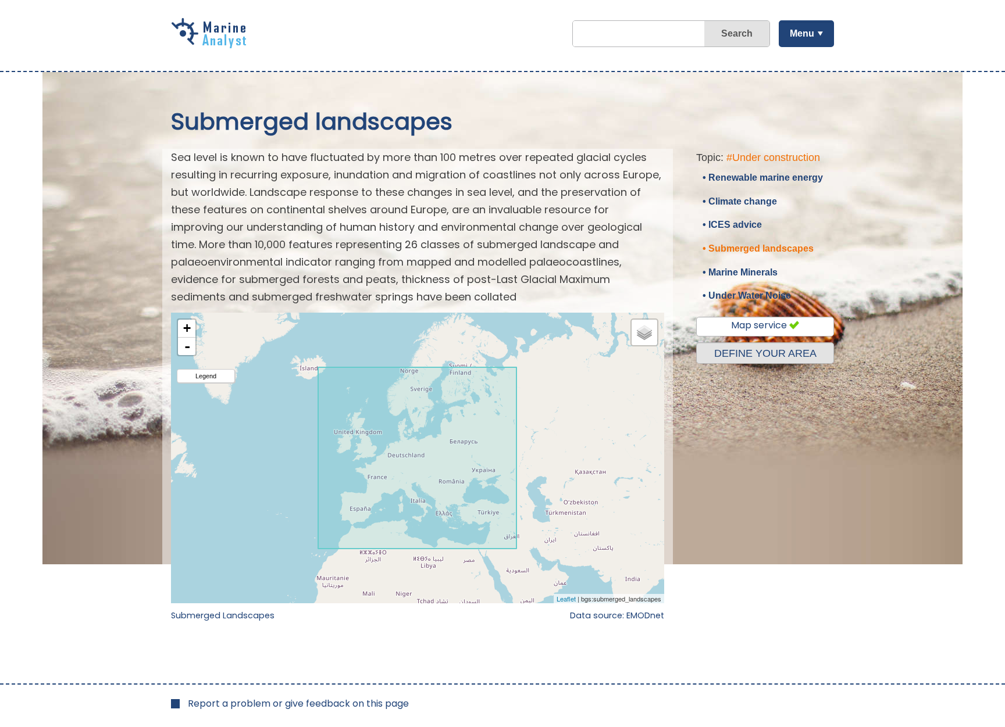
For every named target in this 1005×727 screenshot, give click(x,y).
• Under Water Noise (747, 295)
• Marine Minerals (740, 272)
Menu (802, 33)
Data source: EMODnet (617, 615)
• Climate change (740, 201)
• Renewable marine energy (763, 177)
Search (737, 33)
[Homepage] (211, 44)
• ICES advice (732, 225)
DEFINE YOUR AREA (765, 353)
